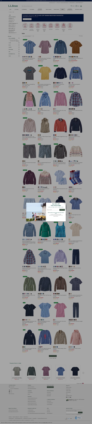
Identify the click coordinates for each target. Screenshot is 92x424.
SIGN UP (62, 209)
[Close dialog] (65, 203)
